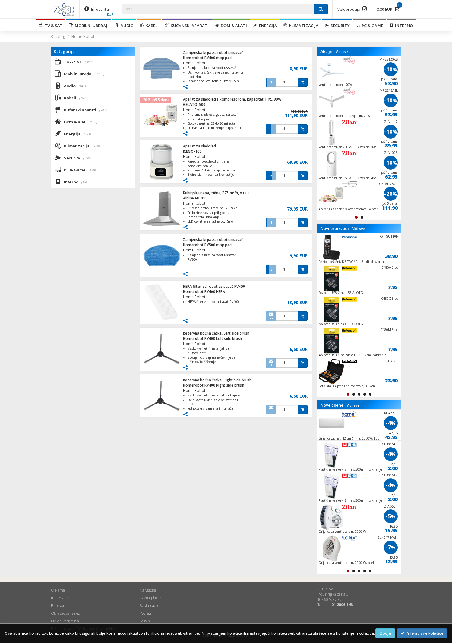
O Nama (58, 590)
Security (339, 25)
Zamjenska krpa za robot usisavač (213, 52)
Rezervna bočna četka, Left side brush (216, 333)
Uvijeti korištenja (65, 621)
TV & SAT (53, 25)
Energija (267, 25)
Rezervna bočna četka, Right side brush (217, 380)
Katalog (58, 36)
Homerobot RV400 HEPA (204, 291)
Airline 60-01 (194, 198)
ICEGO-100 (192, 151)
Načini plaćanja (152, 598)
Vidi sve (342, 52)
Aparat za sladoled (199, 146)
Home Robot (82, 36)
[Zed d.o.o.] (64, 9)
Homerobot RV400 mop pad (207, 57)
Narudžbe (148, 590)
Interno (403, 25)
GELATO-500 (194, 104)
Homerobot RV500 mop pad (207, 244)
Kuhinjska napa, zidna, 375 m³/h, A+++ (216, 192)
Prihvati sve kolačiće (424, 633)
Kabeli (151, 25)
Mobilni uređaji (91, 25)
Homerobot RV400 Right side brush (213, 385)
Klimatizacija (303, 25)
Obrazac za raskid (65, 613)
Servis (145, 621)
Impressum (60, 598)
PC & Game (371, 25)
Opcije (385, 633)
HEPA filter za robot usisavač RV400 (214, 286)
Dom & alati (233, 25)
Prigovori (58, 605)
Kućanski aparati (189, 25)
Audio (126, 25)
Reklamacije (150, 605)
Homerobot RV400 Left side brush (212, 338)
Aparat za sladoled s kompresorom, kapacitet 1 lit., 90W (232, 99)
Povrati (145, 613)
